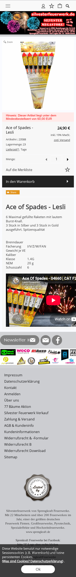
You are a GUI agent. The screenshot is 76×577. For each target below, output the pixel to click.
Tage (16, 149)
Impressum (13, 375)
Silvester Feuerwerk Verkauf (26, 413)
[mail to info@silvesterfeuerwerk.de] (45, 340)
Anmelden (43, 6)
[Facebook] (57, 340)
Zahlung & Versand (19, 419)
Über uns (11, 400)
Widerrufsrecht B (17, 444)
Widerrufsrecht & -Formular (26, 438)
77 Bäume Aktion (17, 406)
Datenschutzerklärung (22, 381)
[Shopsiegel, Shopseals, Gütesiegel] (38, 470)
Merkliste (52, 6)
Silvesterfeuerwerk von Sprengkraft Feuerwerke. (38, 510)
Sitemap (10, 457)
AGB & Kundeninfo (19, 425)
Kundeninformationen (22, 431)
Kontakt (10, 387)
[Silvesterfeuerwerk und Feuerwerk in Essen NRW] (38, 12)
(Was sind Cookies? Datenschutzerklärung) (32, 561)
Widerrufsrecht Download (25, 450)
